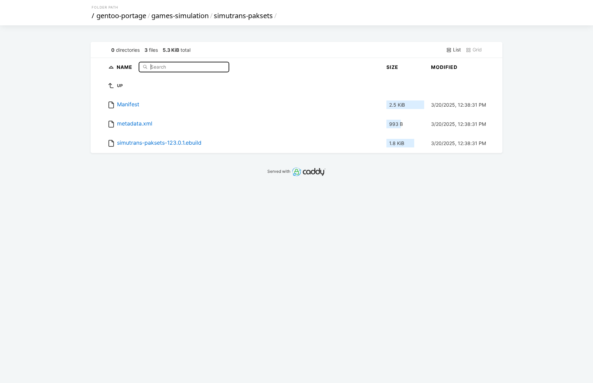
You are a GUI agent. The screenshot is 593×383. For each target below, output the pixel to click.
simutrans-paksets (243, 15)
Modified (444, 67)
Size (392, 67)
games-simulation (180, 15)
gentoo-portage (121, 15)
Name (125, 67)
